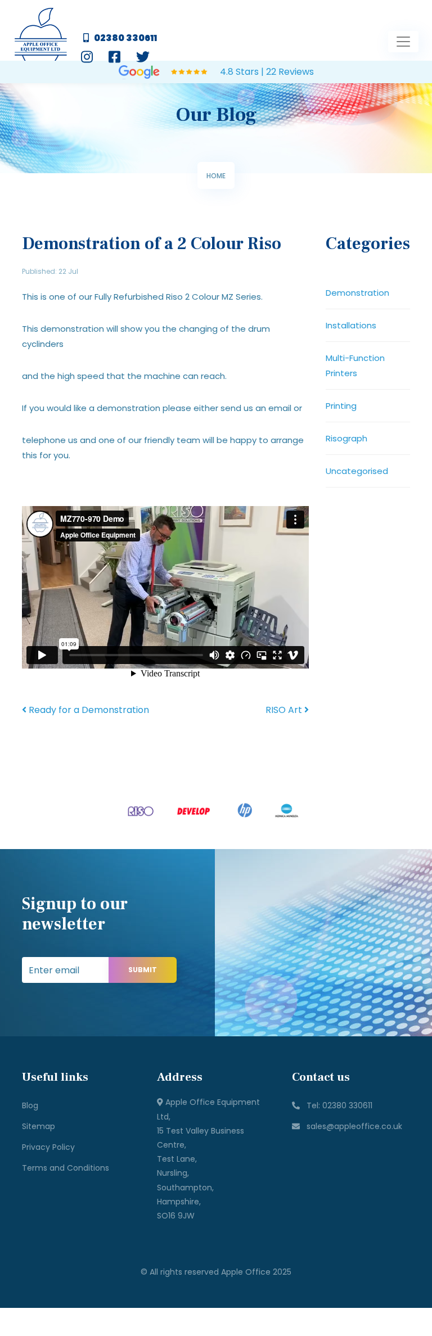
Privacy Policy (48, 1147)
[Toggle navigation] (403, 41)
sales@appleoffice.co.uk (351, 1126)
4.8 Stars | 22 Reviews (266, 71)
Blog (30, 1105)
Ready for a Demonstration (87, 709)
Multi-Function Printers (355, 365)
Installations (351, 325)
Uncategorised (357, 471)
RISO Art (285, 709)
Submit (142, 969)
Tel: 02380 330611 (336, 1105)
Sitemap (38, 1126)
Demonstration (357, 293)
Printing (341, 406)
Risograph (346, 438)
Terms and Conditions (65, 1167)
